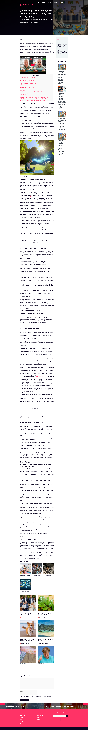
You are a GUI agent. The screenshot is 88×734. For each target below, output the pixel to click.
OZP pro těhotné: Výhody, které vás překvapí (12, 706)
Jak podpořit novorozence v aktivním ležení (28, 80)
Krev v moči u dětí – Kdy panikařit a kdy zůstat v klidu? (59, 706)
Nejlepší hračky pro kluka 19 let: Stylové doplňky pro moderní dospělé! (33, 98)
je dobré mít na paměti (39, 376)
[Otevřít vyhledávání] (51, 7)
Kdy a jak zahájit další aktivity (25, 88)
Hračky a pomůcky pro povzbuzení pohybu (28, 83)
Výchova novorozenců (29, 671)
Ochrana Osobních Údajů (48, 728)
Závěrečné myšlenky (24, 93)
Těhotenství (61, 2)
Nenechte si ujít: (24, 94)
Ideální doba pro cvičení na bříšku (26, 81)
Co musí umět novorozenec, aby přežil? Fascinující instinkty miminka (32, 100)
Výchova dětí (25, 37)
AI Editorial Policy (44, 732)
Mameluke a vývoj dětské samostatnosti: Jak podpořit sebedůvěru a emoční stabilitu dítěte (62, 78)
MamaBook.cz (28, 5)
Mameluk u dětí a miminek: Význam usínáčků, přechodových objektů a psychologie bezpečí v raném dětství (62, 101)
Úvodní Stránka (40, 715)
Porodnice (49, 2)
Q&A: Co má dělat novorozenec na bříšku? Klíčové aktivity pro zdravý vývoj (35, 91)
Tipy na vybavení (24, 84)
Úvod (38, 2)
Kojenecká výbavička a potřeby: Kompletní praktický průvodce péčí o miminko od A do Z (62, 125)
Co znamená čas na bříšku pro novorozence (28, 77)
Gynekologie (43, 2)
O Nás (38, 717)
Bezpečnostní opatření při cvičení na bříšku (28, 87)
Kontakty (38, 719)
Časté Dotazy (22, 90)
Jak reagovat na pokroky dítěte (25, 86)
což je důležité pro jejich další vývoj (32, 196)
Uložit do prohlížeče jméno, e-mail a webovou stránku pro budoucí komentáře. (36, 696)
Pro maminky (55, 2)
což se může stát (31, 199)
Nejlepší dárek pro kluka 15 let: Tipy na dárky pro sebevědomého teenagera (34, 97)
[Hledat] (67, 716)
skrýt (39, 75)
